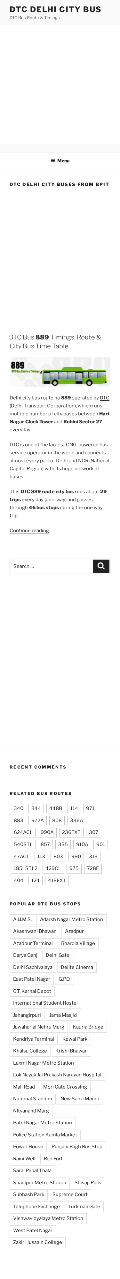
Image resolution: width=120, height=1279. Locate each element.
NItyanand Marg (31, 1111)
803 (58, 856)
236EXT (71, 832)
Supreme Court (70, 1194)
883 (18, 820)
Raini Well (24, 1159)
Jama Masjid (63, 1015)
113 (41, 856)
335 (63, 844)
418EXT (57, 880)
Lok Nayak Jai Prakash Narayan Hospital (57, 1075)
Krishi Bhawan (71, 1051)
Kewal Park (74, 1039)
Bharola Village (78, 943)
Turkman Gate (84, 1206)
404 (18, 880)
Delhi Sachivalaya (32, 967)
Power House (28, 1146)
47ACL (21, 856)
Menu (63, 160)
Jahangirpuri (27, 1015)
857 (45, 844)
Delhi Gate (57, 955)
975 (74, 868)
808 (57, 820)
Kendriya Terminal (33, 1039)
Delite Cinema (77, 967)
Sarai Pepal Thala (32, 1170)
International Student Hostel (45, 1003)
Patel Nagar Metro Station (42, 1123)
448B (55, 808)
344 (36, 808)
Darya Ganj (25, 955)
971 (90, 808)
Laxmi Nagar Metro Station (43, 1063)
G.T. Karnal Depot (32, 991)
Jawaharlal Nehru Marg (38, 1027)
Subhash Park (28, 1194)
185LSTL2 (25, 868)
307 (93, 832)
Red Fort (53, 1159)
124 (35, 880)
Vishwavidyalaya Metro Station (48, 1218)
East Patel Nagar (31, 979)
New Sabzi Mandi (79, 1099)
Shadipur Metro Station (39, 1183)
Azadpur (74, 931)
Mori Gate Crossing (65, 1087)
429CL (53, 868)
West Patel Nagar (32, 1230)
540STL (23, 844)
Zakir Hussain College (37, 1242)
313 (93, 856)
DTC (104, 398)
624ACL (23, 832)
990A (47, 832)
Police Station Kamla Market (45, 1135)
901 (100, 844)
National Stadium (32, 1099)
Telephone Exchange (36, 1206)
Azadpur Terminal (33, 943)
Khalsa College (30, 1051)
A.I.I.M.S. (22, 919)
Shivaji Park (88, 1183)
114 (74, 808)
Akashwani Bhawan (35, 931)
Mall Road (24, 1087)
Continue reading (29, 530)
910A (82, 844)
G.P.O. (64, 979)
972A (37, 820)
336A (76, 820)
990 (76, 856)
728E (93, 868)
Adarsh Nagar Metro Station (71, 919)
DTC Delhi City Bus (56, 9)
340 (18, 808)
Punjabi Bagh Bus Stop (77, 1146)
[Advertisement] (60, 84)
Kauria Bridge (88, 1027)
